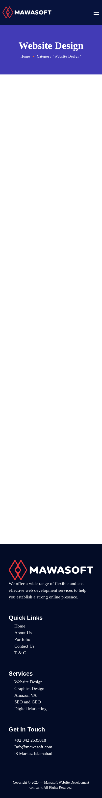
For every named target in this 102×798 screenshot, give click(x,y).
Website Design (58, 110)
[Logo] (26, 12)
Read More (15, 182)
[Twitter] (39, 762)
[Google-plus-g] (20, 762)
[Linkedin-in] (29, 762)
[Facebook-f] (11, 762)
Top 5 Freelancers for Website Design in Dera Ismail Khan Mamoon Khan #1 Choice (47, 240)
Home (25, 56)
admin (40, 110)
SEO (46, 341)
